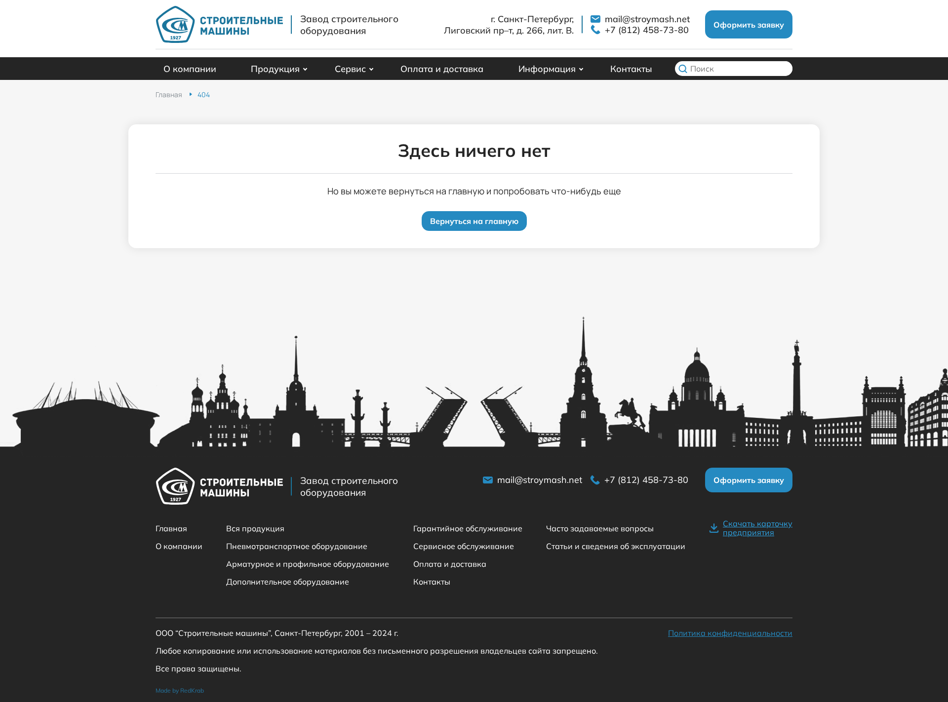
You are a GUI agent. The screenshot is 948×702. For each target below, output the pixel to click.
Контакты (631, 68)
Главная (171, 528)
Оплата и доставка (441, 68)
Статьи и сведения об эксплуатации (615, 546)
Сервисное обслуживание (463, 546)
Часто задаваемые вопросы (600, 528)
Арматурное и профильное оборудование (307, 564)
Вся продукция (255, 528)
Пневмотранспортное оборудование (296, 546)
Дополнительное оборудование (287, 582)
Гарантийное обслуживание (467, 528)
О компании (189, 68)
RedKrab (192, 690)
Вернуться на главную (474, 221)
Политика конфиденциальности (730, 633)
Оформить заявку (748, 25)
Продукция (275, 68)
